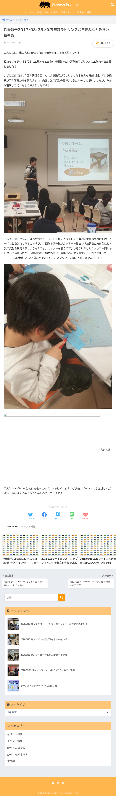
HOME (60, 783)
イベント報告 (28, 526)
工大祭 (80, 12)
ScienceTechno (64, 4)
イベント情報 (15, 740)
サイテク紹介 (51, 12)
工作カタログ (67, 12)
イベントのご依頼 (33, 12)
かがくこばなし (16, 747)
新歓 (89, 12)
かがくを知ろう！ (17, 754)
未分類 (11, 761)
